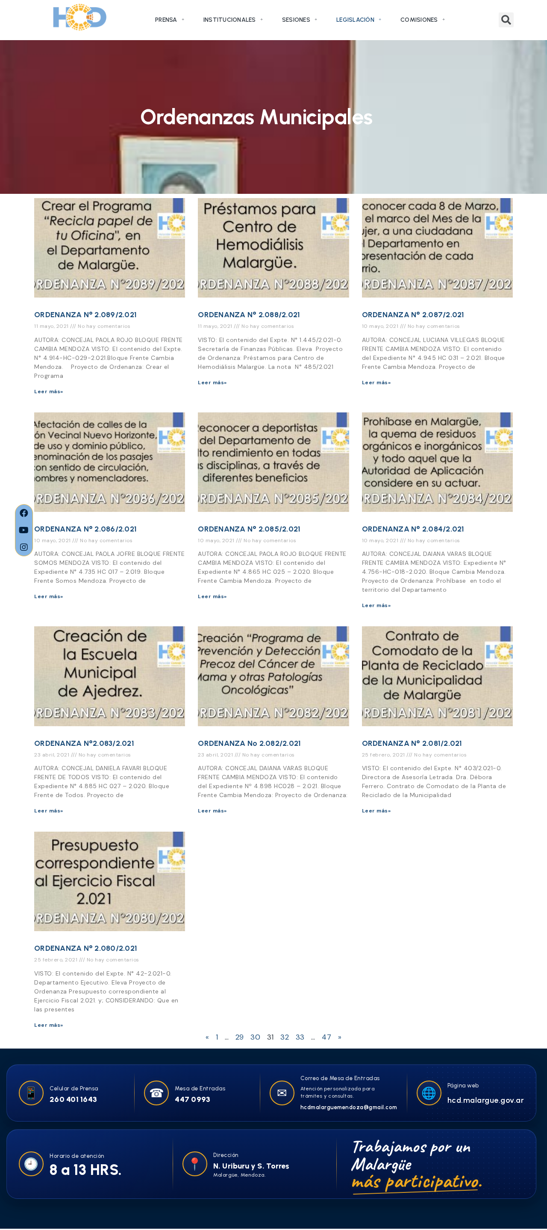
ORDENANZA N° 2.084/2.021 (413, 529)
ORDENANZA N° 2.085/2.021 (249, 529)
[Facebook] (23, 513)
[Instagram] (23, 547)
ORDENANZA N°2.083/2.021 (84, 743)
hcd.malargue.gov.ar (485, 1100)
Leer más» (48, 391)
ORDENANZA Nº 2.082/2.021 (249, 743)
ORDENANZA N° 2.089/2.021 (85, 314)
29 (239, 1037)
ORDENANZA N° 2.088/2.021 (249, 314)
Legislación (355, 19)
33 (300, 1037)
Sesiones (296, 19)
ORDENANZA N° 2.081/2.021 (412, 743)
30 (255, 1037)
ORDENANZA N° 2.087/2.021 (413, 314)
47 (326, 1037)
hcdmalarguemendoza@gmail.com (348, 1107)
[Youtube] (23, 530)
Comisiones (419, 19)
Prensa (166, 19)
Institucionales (229, 19)
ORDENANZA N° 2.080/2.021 (85, 948)
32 (284, 1037)
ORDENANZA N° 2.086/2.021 (85, 529)
